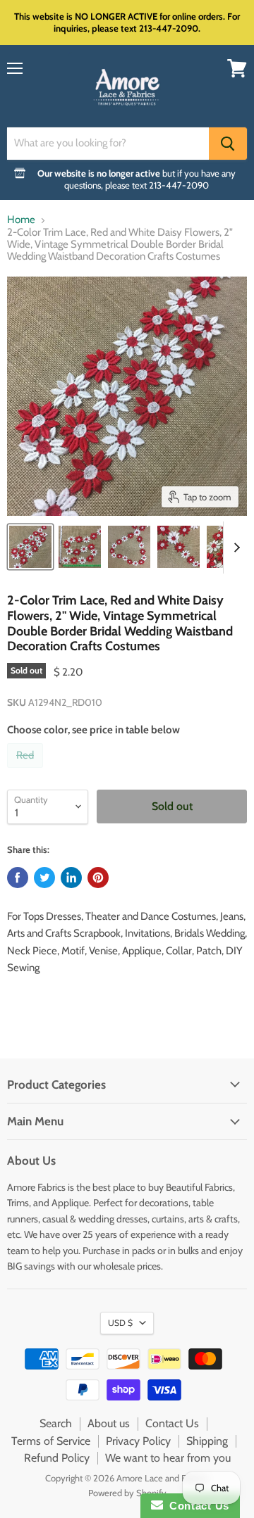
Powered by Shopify (127, 1492)
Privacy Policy (138, 1441)
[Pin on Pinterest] (98, 877)
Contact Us (172, 1423)
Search (56, 1423)
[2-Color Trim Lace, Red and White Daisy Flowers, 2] (30, 546)
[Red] (27, 771)
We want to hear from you (168, 1458)
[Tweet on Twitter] (44, 877)
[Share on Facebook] (17, 877)
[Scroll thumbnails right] (234, 547)
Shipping (207, 1441)
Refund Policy (57, 1458)
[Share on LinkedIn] (71, 877)
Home (21, 220)
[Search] (228, 143)
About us (108, 1423)
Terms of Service (50, 1441)
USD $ (120, 1322)
